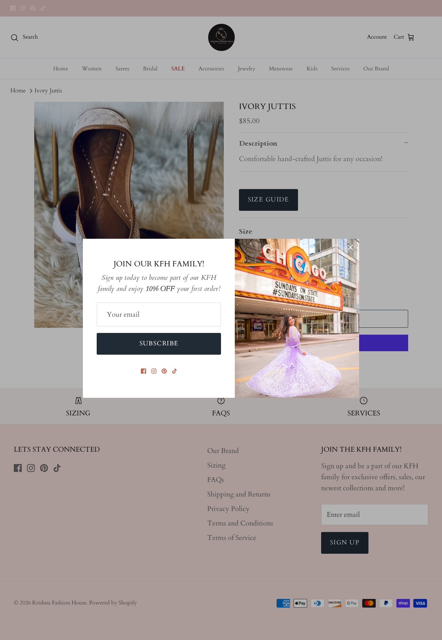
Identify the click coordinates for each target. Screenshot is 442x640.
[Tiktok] (174, 371)
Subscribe (159, 343)
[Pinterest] (164, 371)
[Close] (350, 247)
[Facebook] (143, 371)
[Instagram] (153, 371)
